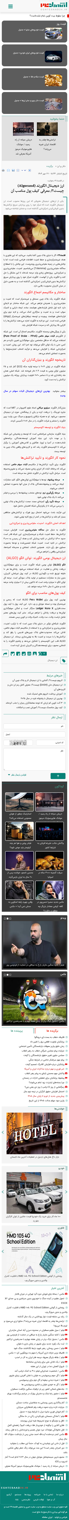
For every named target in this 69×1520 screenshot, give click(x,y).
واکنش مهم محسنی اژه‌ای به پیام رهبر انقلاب (44, 1073)
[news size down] (18, 170)
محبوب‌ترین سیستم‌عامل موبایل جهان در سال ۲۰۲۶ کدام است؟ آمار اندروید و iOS (33, 1278)
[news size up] (29, 170)
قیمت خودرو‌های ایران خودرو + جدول (28, 53)
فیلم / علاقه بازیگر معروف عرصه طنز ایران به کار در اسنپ (39, 1357)
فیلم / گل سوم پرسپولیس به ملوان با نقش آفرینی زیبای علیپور (36, 1375)
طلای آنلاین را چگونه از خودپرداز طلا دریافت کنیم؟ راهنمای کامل (36, 1425)
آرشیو (9, 1495)
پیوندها (27, 1495)
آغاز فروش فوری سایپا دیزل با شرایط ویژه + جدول (42, 1412)
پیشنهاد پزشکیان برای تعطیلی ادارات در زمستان (43, 1078)
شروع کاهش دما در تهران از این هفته (47, 1366)
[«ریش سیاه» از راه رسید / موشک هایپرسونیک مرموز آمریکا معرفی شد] (49, 802)
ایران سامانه (47, 1517)
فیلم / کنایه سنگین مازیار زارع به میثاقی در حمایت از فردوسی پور (35, 1335)
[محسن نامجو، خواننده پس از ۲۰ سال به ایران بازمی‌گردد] (19, 860)
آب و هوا (51, 1500)
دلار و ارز (61, 166)
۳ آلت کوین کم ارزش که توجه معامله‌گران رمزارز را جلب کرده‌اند (34, 703)
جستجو (18, 1495)
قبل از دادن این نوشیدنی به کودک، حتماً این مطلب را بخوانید (37, 1443)
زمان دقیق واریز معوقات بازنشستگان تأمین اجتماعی (41, 1046)
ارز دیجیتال (52, 660)
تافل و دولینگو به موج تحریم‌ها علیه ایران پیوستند (42, 1421)
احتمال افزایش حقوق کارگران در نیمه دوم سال (44, 1092)
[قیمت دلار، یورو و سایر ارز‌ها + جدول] (53, 104)
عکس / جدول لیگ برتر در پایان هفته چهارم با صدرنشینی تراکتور (35, 1339)
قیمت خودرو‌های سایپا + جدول (31, 30)
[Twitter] (13, 654)
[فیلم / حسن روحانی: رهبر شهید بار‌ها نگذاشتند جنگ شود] (34, 944)
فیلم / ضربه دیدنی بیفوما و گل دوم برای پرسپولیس (41, 1380)
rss (16, 1500)
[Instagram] (29, 654)
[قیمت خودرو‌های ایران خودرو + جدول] (53, 56)
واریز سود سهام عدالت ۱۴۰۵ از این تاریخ (46, 1101)
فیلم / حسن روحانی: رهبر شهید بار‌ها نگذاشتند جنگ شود (38, 965)
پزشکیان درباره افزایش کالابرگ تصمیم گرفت (44, 1064)
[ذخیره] (13, 170)
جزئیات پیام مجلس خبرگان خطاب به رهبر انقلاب (43, 1051)
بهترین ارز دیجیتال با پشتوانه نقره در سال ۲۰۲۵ (41, 698)
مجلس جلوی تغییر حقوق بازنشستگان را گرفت (43, 1055)
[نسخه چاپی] (3, 170)
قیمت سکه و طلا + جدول (33, 76)
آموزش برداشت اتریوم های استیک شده (44, 694)
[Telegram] (24, 654)
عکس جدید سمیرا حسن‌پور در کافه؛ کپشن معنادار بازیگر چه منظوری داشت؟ (50, 906)
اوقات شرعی (38, 1500)
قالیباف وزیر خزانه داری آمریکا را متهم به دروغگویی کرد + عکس (36, 1353)
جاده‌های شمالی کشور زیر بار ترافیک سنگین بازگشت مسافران (37, 1389)
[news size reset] (23, 170)
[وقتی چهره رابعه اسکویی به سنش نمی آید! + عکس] (19, 890)
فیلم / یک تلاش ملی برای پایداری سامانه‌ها (45, 1362)
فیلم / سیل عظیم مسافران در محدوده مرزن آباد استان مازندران (36, 1330)
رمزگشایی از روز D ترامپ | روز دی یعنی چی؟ (44, 1087)
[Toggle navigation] (7, 6)
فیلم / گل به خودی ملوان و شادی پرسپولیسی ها (43, 1384)
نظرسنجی (26, 1500)
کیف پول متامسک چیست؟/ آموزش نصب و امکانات (39, 707)
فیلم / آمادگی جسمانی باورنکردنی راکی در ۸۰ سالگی (41, 1416)
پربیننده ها (17, 1031)
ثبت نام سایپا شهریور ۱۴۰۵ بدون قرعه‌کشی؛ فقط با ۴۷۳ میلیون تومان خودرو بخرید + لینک (33, 1219)
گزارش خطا (35, 654)
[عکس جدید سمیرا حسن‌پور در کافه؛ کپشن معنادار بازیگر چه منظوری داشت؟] (49, 890)
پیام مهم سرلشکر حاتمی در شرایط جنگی (46, 1060)
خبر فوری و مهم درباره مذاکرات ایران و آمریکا (44, 1069)
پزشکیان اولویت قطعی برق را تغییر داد (47, 1042)
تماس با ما (48, 1495)
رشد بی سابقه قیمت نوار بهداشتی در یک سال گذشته (41, 1317)
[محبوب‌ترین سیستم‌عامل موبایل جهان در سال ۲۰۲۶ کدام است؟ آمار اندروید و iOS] (34, 1252)
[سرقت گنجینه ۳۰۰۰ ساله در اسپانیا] (49, 860)
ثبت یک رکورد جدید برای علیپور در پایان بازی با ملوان (40, 1344)
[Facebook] (18, 654)
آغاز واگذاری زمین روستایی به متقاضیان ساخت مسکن (40, 1403)
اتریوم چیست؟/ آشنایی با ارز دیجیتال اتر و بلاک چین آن (37, 680)
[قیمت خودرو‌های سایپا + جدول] (53, 33)
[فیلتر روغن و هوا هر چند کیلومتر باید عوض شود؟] (19, 831)
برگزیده (50, 166)
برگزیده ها (52, 1031)
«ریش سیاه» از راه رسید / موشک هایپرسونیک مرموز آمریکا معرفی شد (50, 818)
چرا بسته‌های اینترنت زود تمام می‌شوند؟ (46, 1082)
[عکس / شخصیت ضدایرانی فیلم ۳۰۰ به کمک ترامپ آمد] (34, 1001)
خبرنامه (37, 1495)
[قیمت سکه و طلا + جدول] (53, 80)
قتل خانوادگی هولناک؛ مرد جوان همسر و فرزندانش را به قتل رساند (34, 1430)
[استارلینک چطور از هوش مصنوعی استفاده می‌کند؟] (19, 802)
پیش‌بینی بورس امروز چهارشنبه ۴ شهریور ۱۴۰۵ (34, 1157)
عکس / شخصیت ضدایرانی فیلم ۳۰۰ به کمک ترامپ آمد (39, 1021)
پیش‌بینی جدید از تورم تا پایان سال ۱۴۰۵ (46, 1096)
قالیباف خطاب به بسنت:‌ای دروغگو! (49, 1037)
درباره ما (59, 1495)
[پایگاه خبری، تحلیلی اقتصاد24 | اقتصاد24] (48, 5)
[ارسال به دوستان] (8, 170)
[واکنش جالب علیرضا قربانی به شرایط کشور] (49, 831)
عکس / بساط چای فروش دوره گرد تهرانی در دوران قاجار (39, 1294)
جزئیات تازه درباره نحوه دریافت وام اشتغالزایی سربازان (40, 1407)
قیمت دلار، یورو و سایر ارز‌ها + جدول (29, 100)
